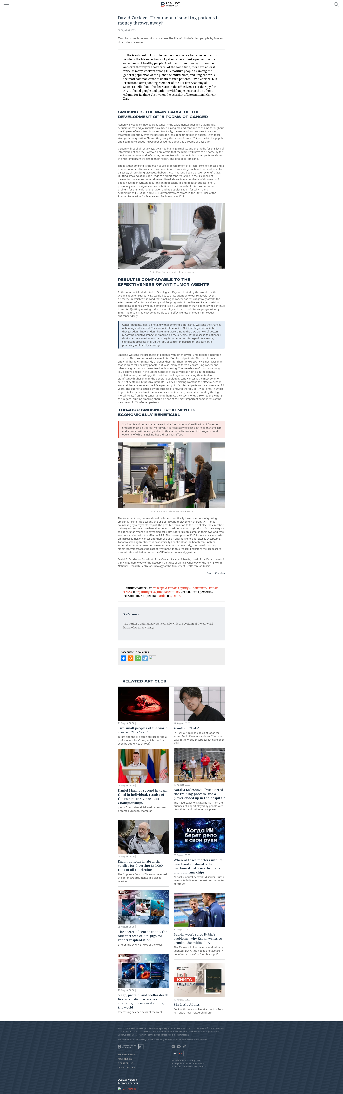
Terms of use (125, 1063)
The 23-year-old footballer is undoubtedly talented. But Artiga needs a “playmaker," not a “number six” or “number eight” (198, 944)
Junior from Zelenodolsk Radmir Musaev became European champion (143, 800)
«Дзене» (176, 596)
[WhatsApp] (138, 658)
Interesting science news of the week (142, 938)
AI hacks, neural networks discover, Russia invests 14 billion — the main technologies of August (199, 871)
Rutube (161, 596)
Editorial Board (127, 1054)
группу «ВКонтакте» (193, 588)
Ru (174, 1053)
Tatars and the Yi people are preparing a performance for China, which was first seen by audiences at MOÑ (142, 735)
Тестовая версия (128, 1083)
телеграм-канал (165, 588)
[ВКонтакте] (123, 658)
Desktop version (127, 1079)
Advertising (125, 1059)
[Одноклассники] (130, 658)
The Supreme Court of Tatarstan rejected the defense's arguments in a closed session (142, 871)
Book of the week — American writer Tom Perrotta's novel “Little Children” (198, 1008)
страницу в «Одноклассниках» (158, 592)
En (180, 1053)
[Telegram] (145, 658)
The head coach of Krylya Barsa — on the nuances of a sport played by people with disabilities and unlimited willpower (199, 799)
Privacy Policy (126, 1067)
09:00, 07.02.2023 (127, 30)
